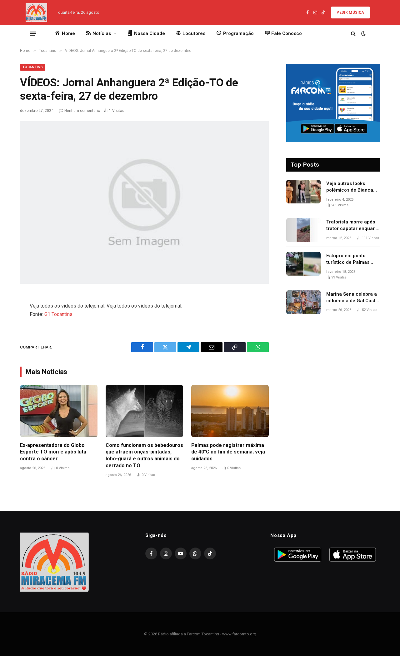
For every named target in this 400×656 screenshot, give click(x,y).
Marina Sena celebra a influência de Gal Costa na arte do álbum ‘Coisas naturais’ (352, 297)
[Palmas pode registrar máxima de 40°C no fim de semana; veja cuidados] (230, 411)
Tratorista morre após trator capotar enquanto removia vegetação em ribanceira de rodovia (353, 225)
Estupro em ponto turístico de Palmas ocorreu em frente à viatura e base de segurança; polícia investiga (348, 259)
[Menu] (33, 33)
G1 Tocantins (58, 314)
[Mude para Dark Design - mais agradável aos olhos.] (363, 33)
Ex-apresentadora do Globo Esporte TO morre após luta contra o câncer (53, 452)
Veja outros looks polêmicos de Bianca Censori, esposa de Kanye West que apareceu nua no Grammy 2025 (349, 187)
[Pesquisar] (353, 34)
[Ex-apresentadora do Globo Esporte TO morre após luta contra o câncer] (59, 411)
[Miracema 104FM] (37, 12)
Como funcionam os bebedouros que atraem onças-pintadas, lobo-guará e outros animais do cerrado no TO (144, 455)
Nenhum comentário (82, 110)
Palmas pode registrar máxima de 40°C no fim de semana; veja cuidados (228, 452)
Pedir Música (350, 12)
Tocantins (32, 67)
